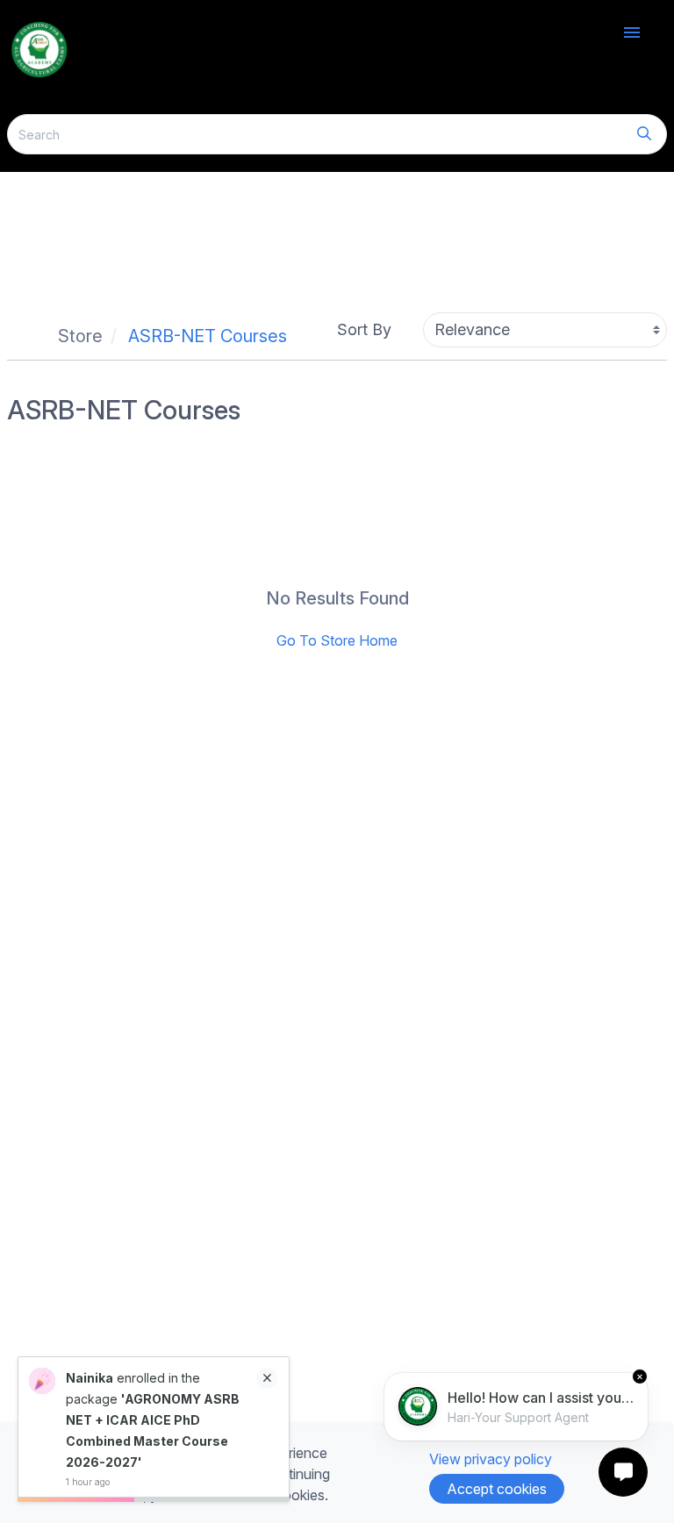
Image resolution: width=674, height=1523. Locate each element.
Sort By (364, 329)
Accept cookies (497, 1489)
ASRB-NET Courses (207, 336)
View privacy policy (490, 1459)
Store (80, 336)
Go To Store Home (337, 640)
